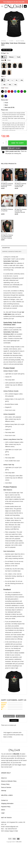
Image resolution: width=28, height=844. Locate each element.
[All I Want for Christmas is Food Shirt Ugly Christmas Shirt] (21, 175)
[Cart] (25, 6)
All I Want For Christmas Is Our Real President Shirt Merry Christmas (7, 236)
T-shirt (11, 40)
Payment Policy (5, 806)
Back (6, 105)
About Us (4, 778)
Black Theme (20, 40)
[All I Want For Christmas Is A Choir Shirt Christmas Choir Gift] (21, 200)
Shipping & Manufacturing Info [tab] (11, 251)
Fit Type (3, 53)
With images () (10, 716)
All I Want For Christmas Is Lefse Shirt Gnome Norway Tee (7, 185)
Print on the (4, 100)
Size (2, 76)
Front (6, 102)
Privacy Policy (5, 784)
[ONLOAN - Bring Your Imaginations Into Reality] (13, 6)
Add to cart (17, 143)
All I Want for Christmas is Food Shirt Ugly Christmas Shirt (20, 185)
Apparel (3, 40)
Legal (2, 813)
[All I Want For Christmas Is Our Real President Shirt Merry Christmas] (7, 226)
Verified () (21, 716)
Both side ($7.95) (9, 107)
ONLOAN (16, 754)
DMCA (3, 810)
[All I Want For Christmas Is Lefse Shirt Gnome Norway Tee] (7, 175)
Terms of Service (6, 787)
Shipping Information (7, 803)
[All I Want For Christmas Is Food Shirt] (7, 200)
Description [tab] (6, 247)
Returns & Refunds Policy (8, 781)
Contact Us (4, 800)
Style (3, 60)
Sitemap (3, 790)
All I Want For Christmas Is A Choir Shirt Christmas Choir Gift (21, 211)
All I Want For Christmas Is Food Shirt (7, 210)
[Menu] (2, 6)
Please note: (4, 109)
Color (3, 88)
